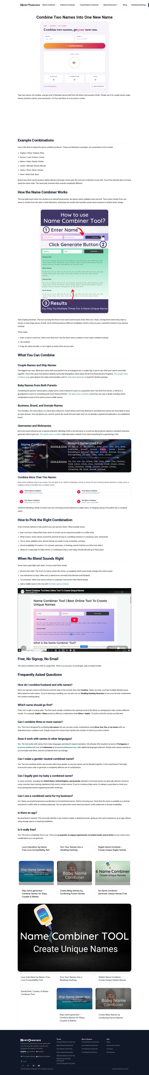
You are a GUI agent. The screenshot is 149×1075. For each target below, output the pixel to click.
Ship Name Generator (65, 1052)
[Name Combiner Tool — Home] (30, 5)
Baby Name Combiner (65, 1045)
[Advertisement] (74, 119)
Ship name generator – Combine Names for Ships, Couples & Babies (34, 893)
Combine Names (76, 46)
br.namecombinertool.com (29, 747)
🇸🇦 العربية (23, 1061)
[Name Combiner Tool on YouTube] (39, 1065)
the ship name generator (75, 377)
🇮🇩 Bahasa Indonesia (43, 1056)
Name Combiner (48, 5)
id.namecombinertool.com (66, 747)
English (23, 1051)
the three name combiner (58, 584)
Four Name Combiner (90, 1045)
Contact (110, 1049)
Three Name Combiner (90, 1042)
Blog (125, 5)
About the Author (113, 1045)
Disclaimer (111, 1052)
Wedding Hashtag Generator (64, 1060)
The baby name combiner (78, 394)
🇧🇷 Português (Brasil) (28, 1056)
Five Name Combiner (90, 1049)
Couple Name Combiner (89, 5)
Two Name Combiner (65, 1049)
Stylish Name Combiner (66, 1056)
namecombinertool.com (120, 1069)
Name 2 (79, 36)
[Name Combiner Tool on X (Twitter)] (28, 1065)
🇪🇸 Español (40, 1051)
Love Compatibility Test (66, 1063)
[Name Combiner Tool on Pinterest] (33, 1065)
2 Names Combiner (67, 5)
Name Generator (110, 5)
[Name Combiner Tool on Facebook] (23, 1065)
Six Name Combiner (89, 1052)
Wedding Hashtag (138, 5)
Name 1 (47, 36)
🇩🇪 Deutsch (31, 1051)
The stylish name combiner (51, 434)
